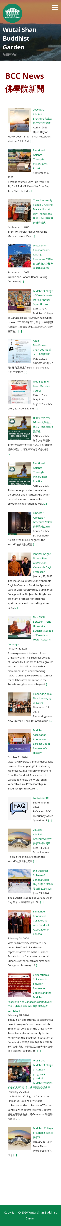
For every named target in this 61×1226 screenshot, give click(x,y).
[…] (31, 141)
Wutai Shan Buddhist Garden (19, 38)
